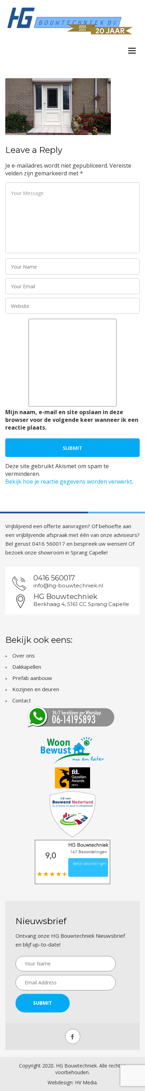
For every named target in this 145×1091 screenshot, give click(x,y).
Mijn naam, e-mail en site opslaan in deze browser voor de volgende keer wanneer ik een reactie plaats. (71, 419)
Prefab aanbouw (32, 677)
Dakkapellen (26, 666)
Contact (21, 700)
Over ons (23, 655)
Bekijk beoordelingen (90, 863)
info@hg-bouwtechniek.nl (68, 585)
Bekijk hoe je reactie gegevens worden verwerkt (68, 481)
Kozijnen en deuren (35, 689)
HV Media (86, 1082)
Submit (42, 1002)
